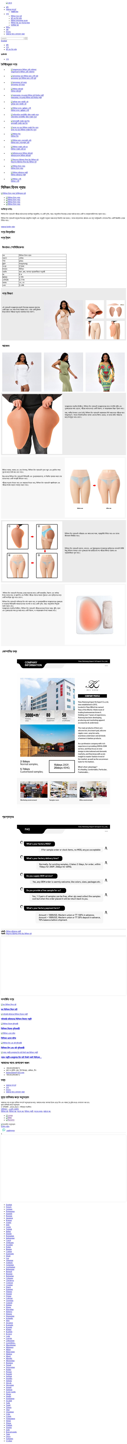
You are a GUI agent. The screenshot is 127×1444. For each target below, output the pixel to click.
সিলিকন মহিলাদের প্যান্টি (18, 175)
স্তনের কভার (38, 1111)
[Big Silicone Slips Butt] (8, 1005)
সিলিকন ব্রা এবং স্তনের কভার (20, 23)
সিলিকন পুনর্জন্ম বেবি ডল (18, 149)
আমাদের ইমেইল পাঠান (8, 227)
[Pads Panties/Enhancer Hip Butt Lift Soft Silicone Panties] (19, 1052)
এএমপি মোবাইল (14, 1109)
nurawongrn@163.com (15, 1072)
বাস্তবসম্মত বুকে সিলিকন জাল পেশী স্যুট (23, 78)
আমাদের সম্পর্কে (11, 9)
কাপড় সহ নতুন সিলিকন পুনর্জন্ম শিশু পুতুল (23, 130)
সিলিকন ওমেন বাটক (8, 1038)
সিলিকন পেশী (15, 181)
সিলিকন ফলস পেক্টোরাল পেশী (20, 110)
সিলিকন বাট (4, 1111)
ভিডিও (8, 27)
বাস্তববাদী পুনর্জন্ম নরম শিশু (19, 123)
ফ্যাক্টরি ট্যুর (14, 12)
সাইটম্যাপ (4, 1109)
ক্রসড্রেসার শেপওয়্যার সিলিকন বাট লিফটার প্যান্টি (26, 98)
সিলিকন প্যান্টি (29, 1111)
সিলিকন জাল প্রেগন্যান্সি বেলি (20, 143)
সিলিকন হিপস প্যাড (17, 168)
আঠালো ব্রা (46, 1111)
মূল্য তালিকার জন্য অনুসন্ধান (10, 1105)
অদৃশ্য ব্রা (20, 1111)
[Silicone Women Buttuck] (8, 1033)
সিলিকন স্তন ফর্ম (16, 16)
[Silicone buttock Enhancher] (9, 1024)
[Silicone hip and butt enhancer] (11, 1043)
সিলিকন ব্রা (12, 1111)
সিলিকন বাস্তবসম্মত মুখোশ (19, 21)
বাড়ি (7, 7)
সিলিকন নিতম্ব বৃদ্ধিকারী (10, 1028)
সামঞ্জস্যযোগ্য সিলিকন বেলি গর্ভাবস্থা (22, 72)
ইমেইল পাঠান (5, 1126)
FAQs (8, 32)
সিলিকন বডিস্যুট (16, 91)
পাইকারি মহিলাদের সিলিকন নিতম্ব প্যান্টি (16, 1019)
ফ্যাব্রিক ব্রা (15, 25)
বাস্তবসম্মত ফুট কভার (18, 85)
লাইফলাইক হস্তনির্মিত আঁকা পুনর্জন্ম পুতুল (24, 117)
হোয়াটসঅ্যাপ (10, 1131)
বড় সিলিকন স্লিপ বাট (9, 1009)
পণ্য (7, 14)
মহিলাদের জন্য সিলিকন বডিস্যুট (21, 155)
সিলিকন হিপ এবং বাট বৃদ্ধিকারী (12, 1047)
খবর (7, 29)
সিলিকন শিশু (14, 136)
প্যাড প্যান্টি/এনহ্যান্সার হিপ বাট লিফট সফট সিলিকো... (21, 1057)
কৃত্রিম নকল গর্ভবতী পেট (18, 104)
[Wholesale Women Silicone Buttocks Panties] (14, 1014)
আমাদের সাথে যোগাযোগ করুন (15, 34)
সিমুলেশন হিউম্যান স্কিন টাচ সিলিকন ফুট (23, 162)
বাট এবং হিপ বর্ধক (16, 18)
